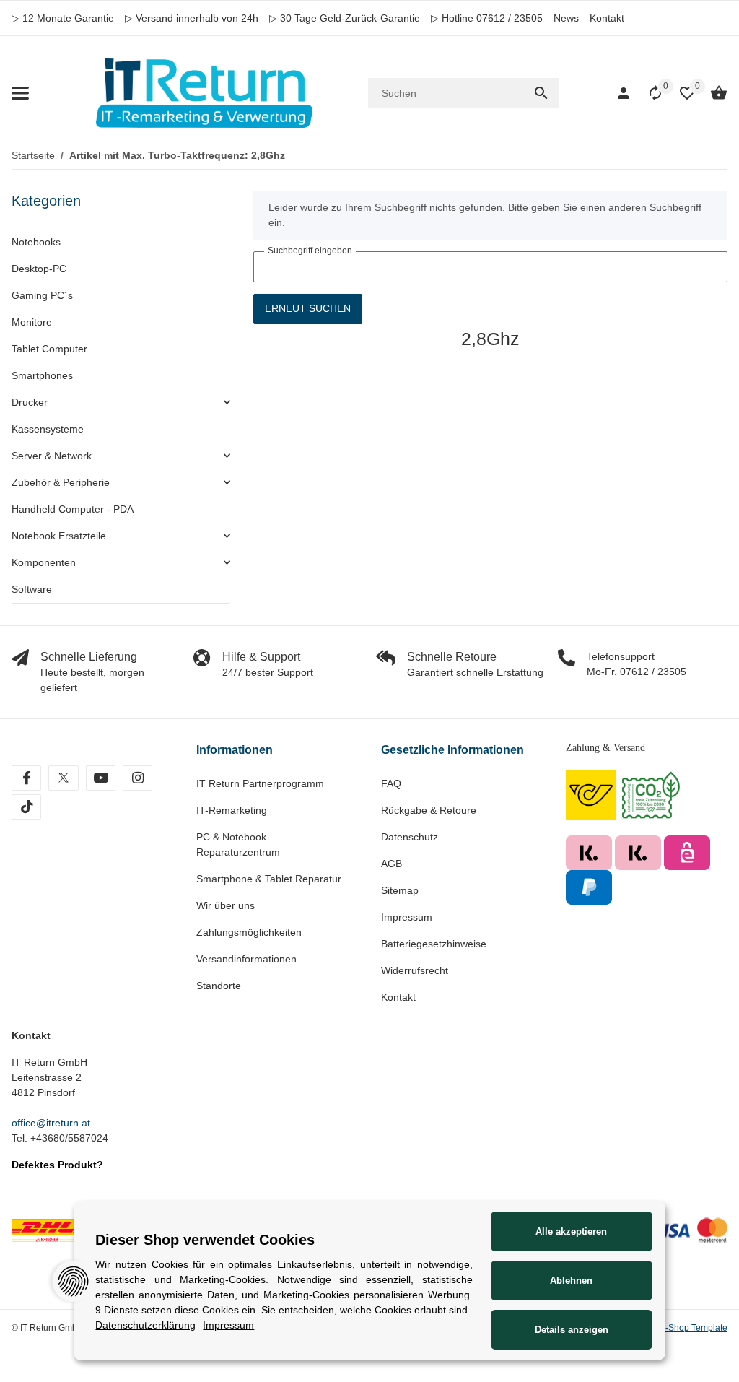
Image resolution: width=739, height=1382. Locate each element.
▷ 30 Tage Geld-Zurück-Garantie (344, 18)
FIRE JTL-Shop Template (678, 1328)
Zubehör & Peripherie (61, 482)
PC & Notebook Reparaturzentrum (238, 844)
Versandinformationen (246, 959)
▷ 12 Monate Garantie (63, 18)
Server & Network (52, 455)
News (566, 18)
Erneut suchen (308, 308)
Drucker (30, 402)
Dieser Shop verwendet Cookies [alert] (205, 1240)
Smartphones (42, 375)
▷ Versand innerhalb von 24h (191, 18)
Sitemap (400, 890)
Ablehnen (571, 1280)
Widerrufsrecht (414, 970)
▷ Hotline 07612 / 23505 (487, 18)
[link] (121, 402)
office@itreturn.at (51, 1123)
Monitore (32, 322)
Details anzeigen (571, 1329)
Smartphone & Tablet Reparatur (268, 879)
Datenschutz (409, 837)
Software (32, 589)
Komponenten (44, 562)
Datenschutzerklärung (145, 1325)
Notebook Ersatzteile (59, 536)
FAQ (391, 783)
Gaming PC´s (42, 295)
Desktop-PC (39, 268)
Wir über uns (225, 905)
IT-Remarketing (231, 810)
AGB (391, 863)
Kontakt (607, 18)
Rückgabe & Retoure (428, 810)
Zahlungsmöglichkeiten (249, 932)
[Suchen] (541, 93)
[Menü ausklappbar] (20, 93)
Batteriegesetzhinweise (433, 943)
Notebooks (36, 242)
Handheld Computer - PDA (73, 509)
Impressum (406, 917)
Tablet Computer (49, 349)
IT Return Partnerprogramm (260, 783)
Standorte (218, 985)
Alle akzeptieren (571, 1231)
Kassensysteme (48, 429)
